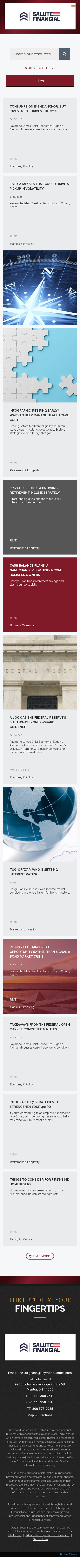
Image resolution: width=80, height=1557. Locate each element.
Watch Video (19, 770)
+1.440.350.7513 (42, 1402)
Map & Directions (40, 1415)
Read (13, 158)
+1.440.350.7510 (42, 1396)
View (13, 463)
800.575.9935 (42, 1409)
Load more (41, 1256)
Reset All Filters (41, 68)
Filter (40, 81)
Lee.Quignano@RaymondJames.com (45, 1373)
